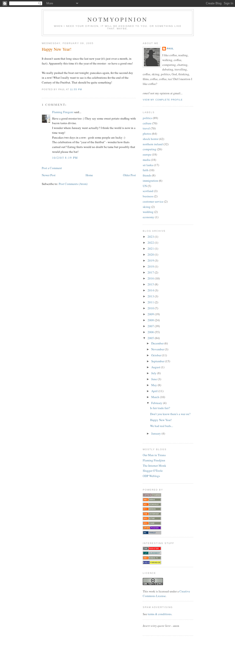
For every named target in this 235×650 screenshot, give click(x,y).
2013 (151, 296)
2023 (151, 236)
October (156, 355)
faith (145, 170)
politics (147, 118)
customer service (153, 201)
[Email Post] (83, 89)
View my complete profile (163, 99)
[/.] (152, 554)
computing (149, 149)
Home (89, 175)
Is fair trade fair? (160, 408)
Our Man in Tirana (154, 455)
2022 (151, 242)
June (154, 379)
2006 (151, 332)
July (154, 373)
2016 (151, 278)
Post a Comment (52, 168)
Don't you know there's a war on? (170, 414)
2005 (151, 338)
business (148, 196)
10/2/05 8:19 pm (65, 158)
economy (148, 217)
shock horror (150, 139)
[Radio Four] (152, 558)
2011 (151, 302)
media (146, 160)
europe (147, 154)
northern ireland (153, 144)
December (157, 343)
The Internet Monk (154, 465)
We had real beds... (161, 426)
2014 (151, 290)
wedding (148, 212)
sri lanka (148, 165)
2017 (151, 272)
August (156, 367)
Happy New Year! (56, 49)
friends (147, 175)
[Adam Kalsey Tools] (152, 533)
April (154, 391)
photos (147, 133)
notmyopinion (117, 19)
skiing (147, 207)
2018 (151, 266)
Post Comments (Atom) (73, 184)
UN (145, 186)
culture (147, 123)
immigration (150, 181)
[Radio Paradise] (152, 563)
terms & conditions (159, 614)
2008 (151, 320)
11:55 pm (76, 89)
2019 (151, 260)
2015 (151, 284)
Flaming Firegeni (62, 112)
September (158, 361)
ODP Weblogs (151, 476)
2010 (151, 308)
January (156, 433)
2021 (151, 248)
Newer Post (49, 175)
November (158, 349)
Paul (170, 48)
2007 (151, 326)
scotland (148, 191)
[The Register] (152, 549)
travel (146, 128)
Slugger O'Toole (153, 471)
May (154, 385)
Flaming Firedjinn (154, 460)
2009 (151, 314)
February (157, 403)
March (155, 397)
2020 (151, 254)
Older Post (129, 175)
